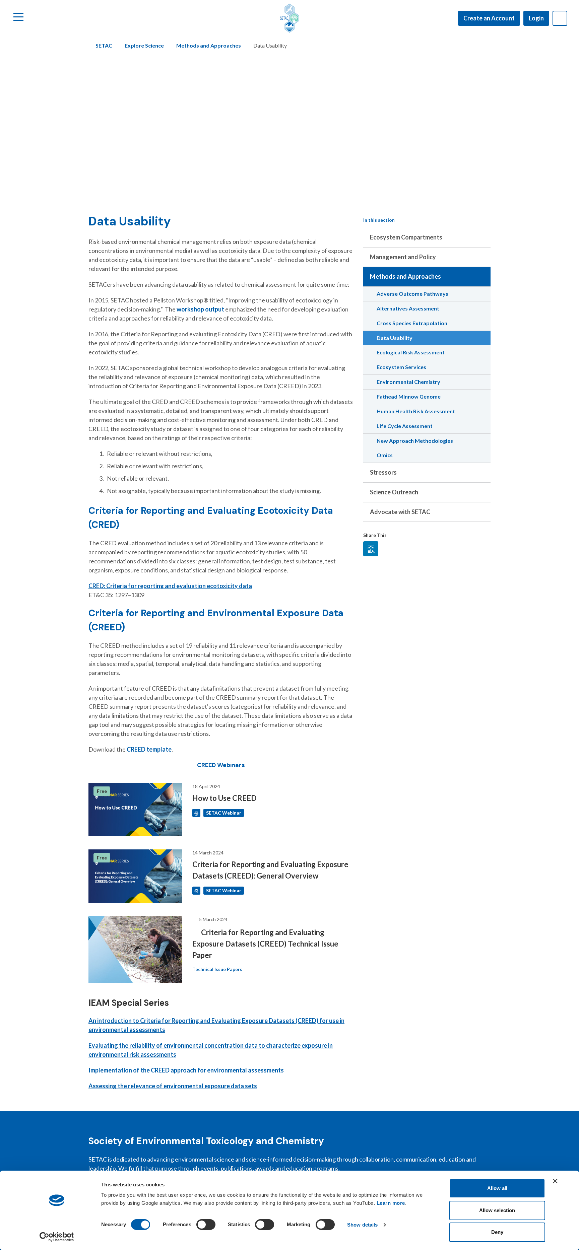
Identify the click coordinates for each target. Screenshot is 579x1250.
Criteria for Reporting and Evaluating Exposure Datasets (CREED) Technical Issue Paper (265, 944)
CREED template (149, 749)
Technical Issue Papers (217, 969)
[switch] (205, 1224)
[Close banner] (555, 1181)
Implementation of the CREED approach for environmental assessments (186, 1070)
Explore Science (144, 45)
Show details (362, 1225)
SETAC (103, 45)
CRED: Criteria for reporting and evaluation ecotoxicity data (170, 585)
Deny (497, 1232)
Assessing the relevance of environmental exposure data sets (172, 1086)
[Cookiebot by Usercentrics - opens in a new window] (56, 1237)
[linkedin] (370, 548)
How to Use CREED (224, 798)
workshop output (200, 309)
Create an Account (489, 18)
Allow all (497, 1188)
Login (536, 18)
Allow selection (497, 1210)
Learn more (391, 1203)
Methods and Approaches (208, 45)
